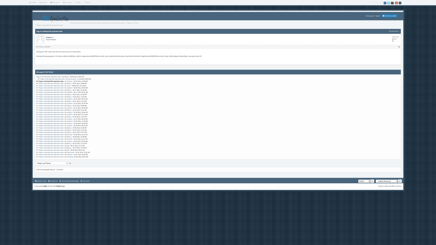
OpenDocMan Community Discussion (113, 23)
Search (44, 2)
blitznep (69, 135)
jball (68, 146)
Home (33, 2)
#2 (399, 47)
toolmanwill (72, 79)
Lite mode (85, 181)
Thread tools (393, 31)
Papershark (70, 152)
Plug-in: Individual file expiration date (48, 77)
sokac (69, 86)
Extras (88, 2)
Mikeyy (66, 77)
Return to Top (41, 181)
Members (56, 2)
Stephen (49, 37)
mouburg (70, 157)
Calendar (68, 2)
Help (79, 2)
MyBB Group (60, 186)
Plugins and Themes (132, 23)
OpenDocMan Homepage (70, 181)
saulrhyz (69, 99)
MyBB (45, 186)
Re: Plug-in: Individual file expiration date (50, 83)
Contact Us (54, 181)
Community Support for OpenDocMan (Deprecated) (85, 23)
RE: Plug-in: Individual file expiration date (51, 79)
